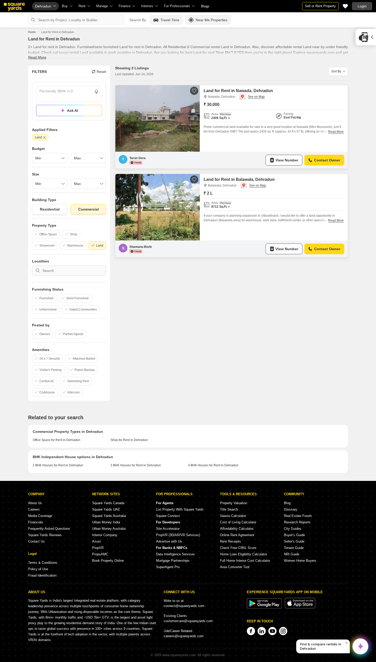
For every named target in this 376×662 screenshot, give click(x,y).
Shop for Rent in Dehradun (129, 440)
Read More (37, 57)
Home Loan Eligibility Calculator (243, 554)
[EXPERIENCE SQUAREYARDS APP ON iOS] (300, 607)
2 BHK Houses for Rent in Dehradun (58, 465)
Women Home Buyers (300, 560)
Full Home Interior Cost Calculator (245, 560)
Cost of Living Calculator (238, 522)
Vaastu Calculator (233, 516)
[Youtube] (272, 631)
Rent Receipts (230, 541)
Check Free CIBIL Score (238, 548)
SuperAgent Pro (168, 567)
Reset (101, 72)
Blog (287, 503)
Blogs (205, 6)
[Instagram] (283, 631)
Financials (35, 522)
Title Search (229, 509)
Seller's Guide (294, 541)
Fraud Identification (42, 575)
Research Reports (297, 522)
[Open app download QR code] (366, 37)
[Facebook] (251, 631)
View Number (286, 160)
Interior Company (104, 535)
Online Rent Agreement (237, 535)
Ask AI (72, 110)
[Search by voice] (96, 91)
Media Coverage (40, 516)
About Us (35, 503)
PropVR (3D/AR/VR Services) (178, 535)
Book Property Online (108, 560)
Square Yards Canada (108, 503)
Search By (137, 20)
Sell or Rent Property (320, 6)
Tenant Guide (294, 548)
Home (32, 32)
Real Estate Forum (298, 516)
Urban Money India (106, 522)
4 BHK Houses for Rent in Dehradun (213, 465)
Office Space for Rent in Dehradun (56, 440)
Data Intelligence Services (175, 554)
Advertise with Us (169, 541)
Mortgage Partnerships (173, 560)
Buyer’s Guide (294, 535)
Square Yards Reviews (45, 535)
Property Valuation (233, 503)
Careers (34, 509)
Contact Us (36, 541)
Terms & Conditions (42, 563)
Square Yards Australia (109, 516)
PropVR (98, 548)
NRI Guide (291, 554)
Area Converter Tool (234, 567)
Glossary (290, 509)
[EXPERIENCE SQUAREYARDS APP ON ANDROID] (265, 607)
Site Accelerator (168, 529)
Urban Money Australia (109, 529)
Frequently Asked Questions (49, 529)
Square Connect (168, 516)
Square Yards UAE (106, 509)
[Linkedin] (262, 631)
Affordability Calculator (236, 529)
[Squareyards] (14, 7)
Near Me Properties (211, 20)
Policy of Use (38, 569)
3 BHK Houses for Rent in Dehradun (135, 465)
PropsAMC (100, 554)
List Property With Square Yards (180, 509)
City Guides (292, 529)
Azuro (96, 541)
